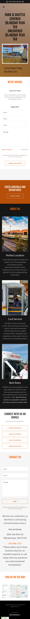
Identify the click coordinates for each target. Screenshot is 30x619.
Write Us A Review (15, 434)
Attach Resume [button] (7, 149)
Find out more (15, 196)
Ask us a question (15, 440)
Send (15, 501)
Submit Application (15, 163)
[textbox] (15, 112)
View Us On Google (15, 428)
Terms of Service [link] (15, 156)
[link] (15, 614)
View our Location (15, 446)
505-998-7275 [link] (10, 71)
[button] (5, 7)
